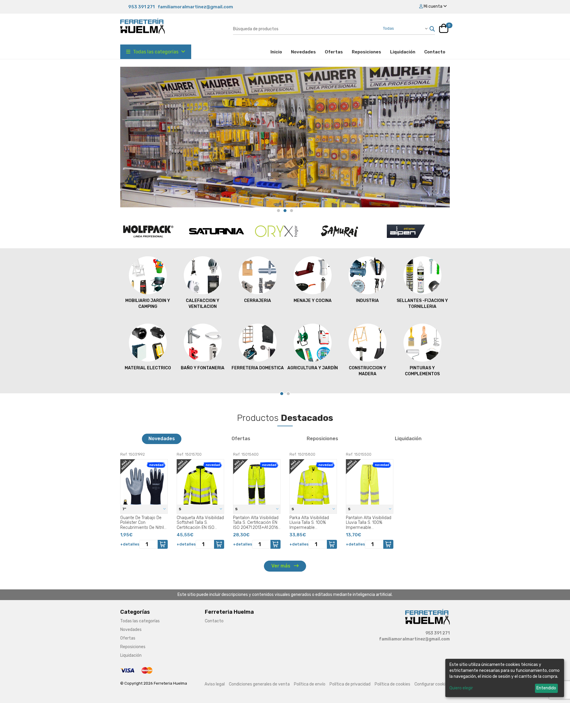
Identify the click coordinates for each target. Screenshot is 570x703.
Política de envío (309, 684)
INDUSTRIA (312, 300)
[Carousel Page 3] (291, 211)
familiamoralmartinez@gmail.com (195, 6)
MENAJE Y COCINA (258, 300)
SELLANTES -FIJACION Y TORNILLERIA (367, 303)
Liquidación (402, 52)
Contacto (434, 52)
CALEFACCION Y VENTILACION (147, 303)
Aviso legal (215, 684)
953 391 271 (141, 6)
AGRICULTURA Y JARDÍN (257, 367)
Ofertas (334, 52)
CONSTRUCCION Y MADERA (312, 370)
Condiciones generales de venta (259, 684)
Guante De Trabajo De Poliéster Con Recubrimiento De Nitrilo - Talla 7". (143, 522)
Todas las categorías (156, 52)
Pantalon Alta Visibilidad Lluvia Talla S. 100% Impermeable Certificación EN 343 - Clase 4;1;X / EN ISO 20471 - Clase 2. (368, 522)
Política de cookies (392, 684)
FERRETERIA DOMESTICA (203, 367)
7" (124, 509)
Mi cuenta (433, 6)
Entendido (546, 688)
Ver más (281, 566)
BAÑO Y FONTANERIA (148, 367)
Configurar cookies (432, 684)
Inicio (278, 52)
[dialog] (504, 678)
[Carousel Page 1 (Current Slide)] (282, 394)
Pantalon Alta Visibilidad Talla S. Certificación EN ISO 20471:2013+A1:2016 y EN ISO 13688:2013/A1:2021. (255, 522)
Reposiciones (366, 52)
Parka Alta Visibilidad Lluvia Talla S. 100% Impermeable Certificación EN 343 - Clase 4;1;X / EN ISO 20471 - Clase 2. (310, 522)
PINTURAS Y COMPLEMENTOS (367, 370)
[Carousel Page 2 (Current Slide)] (285, 211)
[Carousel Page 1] (278, 211)
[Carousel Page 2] (288, 394)
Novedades (303, 52)
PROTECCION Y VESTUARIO (422, 303)
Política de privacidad (350, 684)
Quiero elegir (461, 688)
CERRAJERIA (202, 300)
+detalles (129, 544)
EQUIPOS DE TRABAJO (422, 367)
